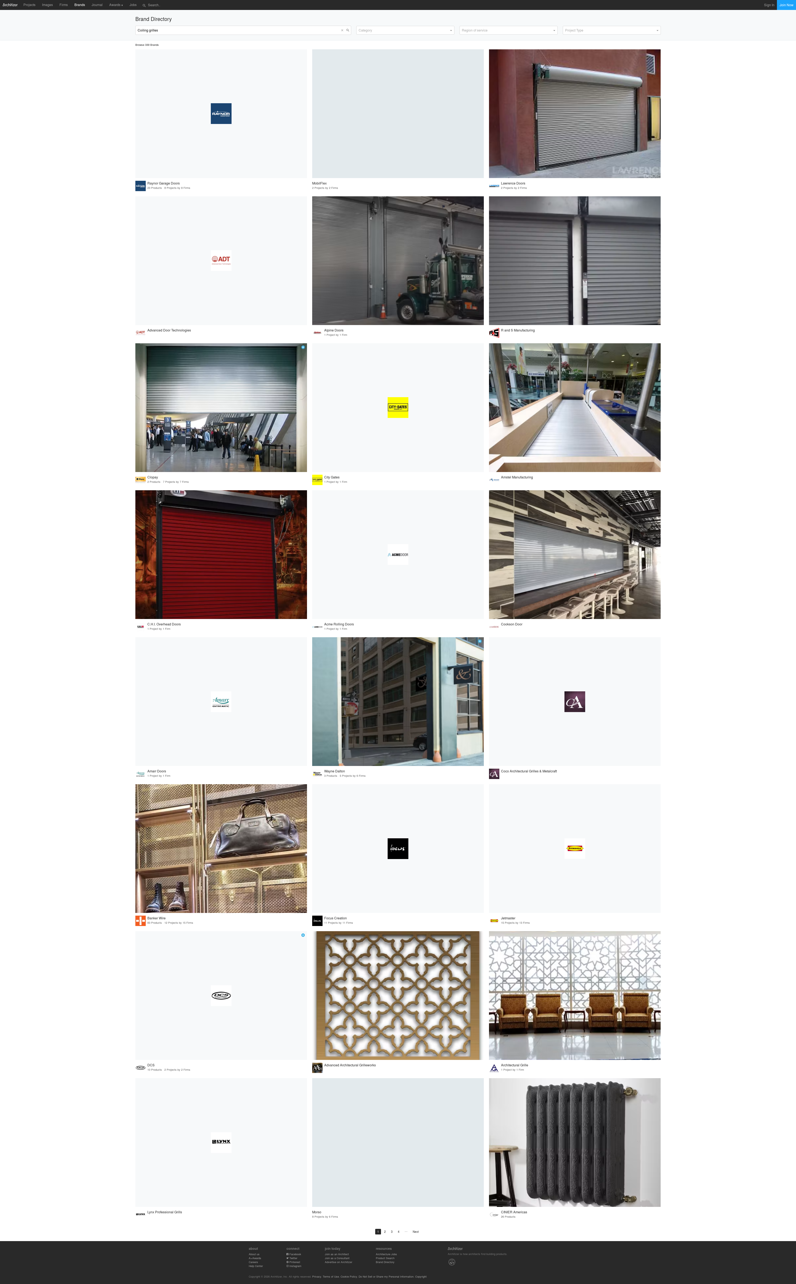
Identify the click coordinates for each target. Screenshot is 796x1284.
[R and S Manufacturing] (575, 260)
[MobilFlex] (398, 113)
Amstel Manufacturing (517, 477)
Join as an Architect (337, 1254)
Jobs (133, 4)
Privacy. (317, 1276)
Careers (253, 1262)
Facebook (295, 1254)
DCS (151, 1065)
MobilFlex (319, 183)
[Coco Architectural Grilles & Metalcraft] (575, 701)
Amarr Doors (156, 771)
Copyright (421, 1276)
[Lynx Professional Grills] (221, 1142)
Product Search (385, 1258)
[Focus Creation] (398, 848)
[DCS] (221, 995)
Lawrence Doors (513, 183)
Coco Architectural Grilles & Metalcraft (529, 771)
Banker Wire (156, 918)
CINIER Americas (514, 1212)
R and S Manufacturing (518, 330)
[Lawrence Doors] (575, 113)
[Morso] (398, 1142)
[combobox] (405, 30)
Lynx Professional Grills (164, 1212)
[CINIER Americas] (575, 1142)
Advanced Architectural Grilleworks (350, 1065)
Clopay (152, 477)
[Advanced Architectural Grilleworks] (398, 995)
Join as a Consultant (337, 1258)
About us (254, 1254)
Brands (79, 4)
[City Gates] (398, 407)
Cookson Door (511, 624)
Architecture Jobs (386, 1254)
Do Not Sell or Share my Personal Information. (386, 1276)
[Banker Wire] (221, 848)
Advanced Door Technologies (169, 330)
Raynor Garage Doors (163, 183)
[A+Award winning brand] (303, 347)
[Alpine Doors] (398, 260)
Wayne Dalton (334, 771)
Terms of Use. (331, 1276)
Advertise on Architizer (338, 1262)
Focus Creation (335, 918)
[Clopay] (221, 407)
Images (47, 4)
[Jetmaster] (575, 848)
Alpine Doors (333, 330)
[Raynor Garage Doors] (221, 113)
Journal (97, 4)
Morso (316, 1212)
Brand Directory (385, 1262)
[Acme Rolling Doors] (398, 554)
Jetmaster (508, 918)
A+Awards (255, 1258)
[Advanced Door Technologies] (221, 260)
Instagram (295, 1266)
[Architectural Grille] (575, 995)
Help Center (256, 1266)
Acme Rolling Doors (339, 624)
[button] (343, 30)
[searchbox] (360, 29)
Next (416, 1231)
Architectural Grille (514, 1065)
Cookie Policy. (349, 1276)
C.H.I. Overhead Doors (164, 624)
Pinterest (294, 1262)
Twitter (293, 1258)
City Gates (332, 477)
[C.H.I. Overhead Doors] (221, 554)
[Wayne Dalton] (398, 701)
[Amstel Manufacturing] (575, 407)
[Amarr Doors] (221, 701)
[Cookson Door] (575, 554)
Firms (63, 4)
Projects (29, 4)
